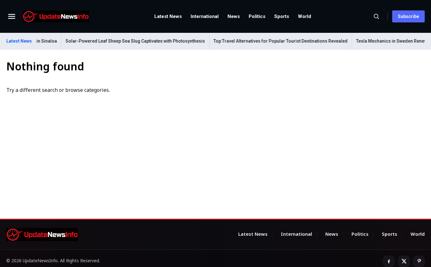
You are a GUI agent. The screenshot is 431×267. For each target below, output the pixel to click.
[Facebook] (388, 261)
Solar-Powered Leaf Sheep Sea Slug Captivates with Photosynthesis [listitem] (133, 41)
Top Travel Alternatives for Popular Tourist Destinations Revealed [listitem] (278, 41)
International (205, 16)
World (304, 16)
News (233, 16)
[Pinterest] (419, 261)
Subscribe (408, 16)
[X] (404, 261)
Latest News (168, 16)
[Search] (376, 16)
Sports (281, 16)
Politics (257, 16)
